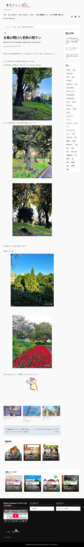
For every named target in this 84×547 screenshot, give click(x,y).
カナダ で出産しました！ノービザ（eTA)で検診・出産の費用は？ (13, 489)
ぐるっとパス (69, 116)
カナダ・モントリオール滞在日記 (13, 483)
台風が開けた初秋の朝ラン (22, 37)
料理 (72, 148)
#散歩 (29, 42)
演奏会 (68, 158)
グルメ (75, 123)
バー (67, 126)
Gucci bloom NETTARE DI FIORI (51, 455)
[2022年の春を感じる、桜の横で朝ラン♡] (32, 411)
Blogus (46, 544)
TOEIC (74, 109)
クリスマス (69, 123)
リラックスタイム (70, 130)
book (68, 77)
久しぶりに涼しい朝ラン (10, 417)
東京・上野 (73, 151)
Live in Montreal (9, 18)
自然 (67, 165)
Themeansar (53, 544)
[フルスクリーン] (26, 521)
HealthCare (69, 84)
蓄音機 (72, 165)
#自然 (35, 42)
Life (5, 15)
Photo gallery (30, 480)
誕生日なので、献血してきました (13, 455)
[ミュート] (23, 521)
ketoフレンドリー (71, 91)
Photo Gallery (23, 15)
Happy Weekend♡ (32, 456)
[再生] (5, 521)
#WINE (68, 70)
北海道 (73, 141)
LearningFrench (70, 98)
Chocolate (69, 80)
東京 (67, 151)
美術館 (72, 162)
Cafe (73, 77)
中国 (73, 134)
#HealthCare (19, 42)
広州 (76, 144)
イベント (68, 119)
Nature (73, 102)
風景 (67, 169)
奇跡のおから (69, 144)
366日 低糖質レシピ (42, 15)
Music (68, 102)
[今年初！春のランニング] (51, 411)
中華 (75, 137)
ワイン (68, 134)
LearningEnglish (70, 94)
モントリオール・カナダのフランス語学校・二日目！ (70, 488)
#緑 (32, 42)
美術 (67, 162)
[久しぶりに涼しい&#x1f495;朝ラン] (12, 411)
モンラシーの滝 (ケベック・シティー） (32, 488)
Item (76, 84)
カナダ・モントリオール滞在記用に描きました (72, 56)
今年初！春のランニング (48, 417)
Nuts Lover (69, 105)
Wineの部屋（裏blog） (57, 15)
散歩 (67, 148)
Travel (68, 112)
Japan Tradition (70, 87)
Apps (74, 70)
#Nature (25, 42)
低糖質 (68, 141)
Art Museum (69, 73)
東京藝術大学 (69, 155)
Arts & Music (12, 15)
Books (32, 15)
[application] (16, 516)
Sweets (68, 109)
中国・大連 (69, 137)
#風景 (39, 42)
